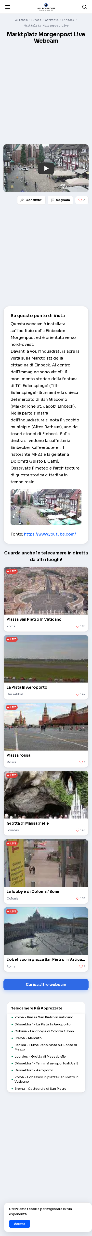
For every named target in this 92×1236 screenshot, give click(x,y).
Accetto (19, 1224)
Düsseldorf (15, 694)
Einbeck (68, 20)
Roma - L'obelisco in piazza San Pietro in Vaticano (46, 1079)
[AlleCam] (46, 7)
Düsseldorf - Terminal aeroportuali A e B (46, 1063)
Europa (36, 20)
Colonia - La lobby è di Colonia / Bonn (44, 1031)
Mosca (11, 762)
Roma (11, 626)
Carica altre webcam (46, 984)
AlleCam (21, 20)
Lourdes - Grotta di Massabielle (40, 1056)
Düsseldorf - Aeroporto (33, 1070)
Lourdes (13, 830)
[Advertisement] (46, 94)
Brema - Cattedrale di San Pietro (40, 1089)
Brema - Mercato (28, 1038)
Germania (52, 20)
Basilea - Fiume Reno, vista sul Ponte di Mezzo (45, 1047)
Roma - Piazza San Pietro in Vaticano (43, 1017)
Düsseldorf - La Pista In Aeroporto (42, 1024)
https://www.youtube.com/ (50, 534)
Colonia (12, 898)
